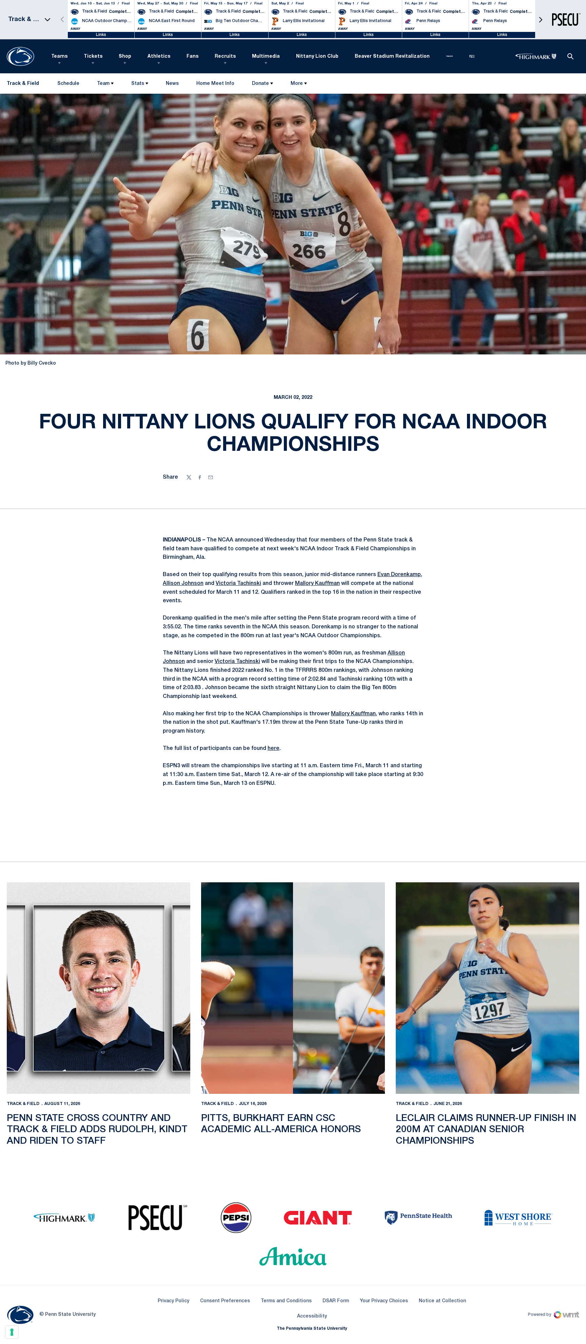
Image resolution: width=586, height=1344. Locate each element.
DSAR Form (336, 1301)
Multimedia (266, 56)
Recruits (225, 56)
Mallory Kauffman (317, 583)
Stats (137, 83)
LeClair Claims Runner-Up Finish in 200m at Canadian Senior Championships (486, 1129)
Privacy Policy (173, 1301)
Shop (125, 56)
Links (101, 35)
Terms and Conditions (286, 1301)
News (172, 83)
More (297, 83)
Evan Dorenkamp (399, 574)
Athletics (159, 56)
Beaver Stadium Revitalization (392, 56)
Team (103, 83)
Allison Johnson (183, 583)
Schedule (68, 83)
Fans (192, 56)
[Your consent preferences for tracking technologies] (11, 1332)
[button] (540, 19)
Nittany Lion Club (317, 56)
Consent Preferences (225, 1301)
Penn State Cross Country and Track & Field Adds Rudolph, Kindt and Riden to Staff (97, 1129)
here (273, 748)
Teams (59, 56)
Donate (260, 83)
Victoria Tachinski (238, 583)
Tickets (93, 56)
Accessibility (312, 1316)
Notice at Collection (442, 1301)
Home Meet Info (215, 85)
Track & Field (23, 1104)
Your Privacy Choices (384, 1301)
